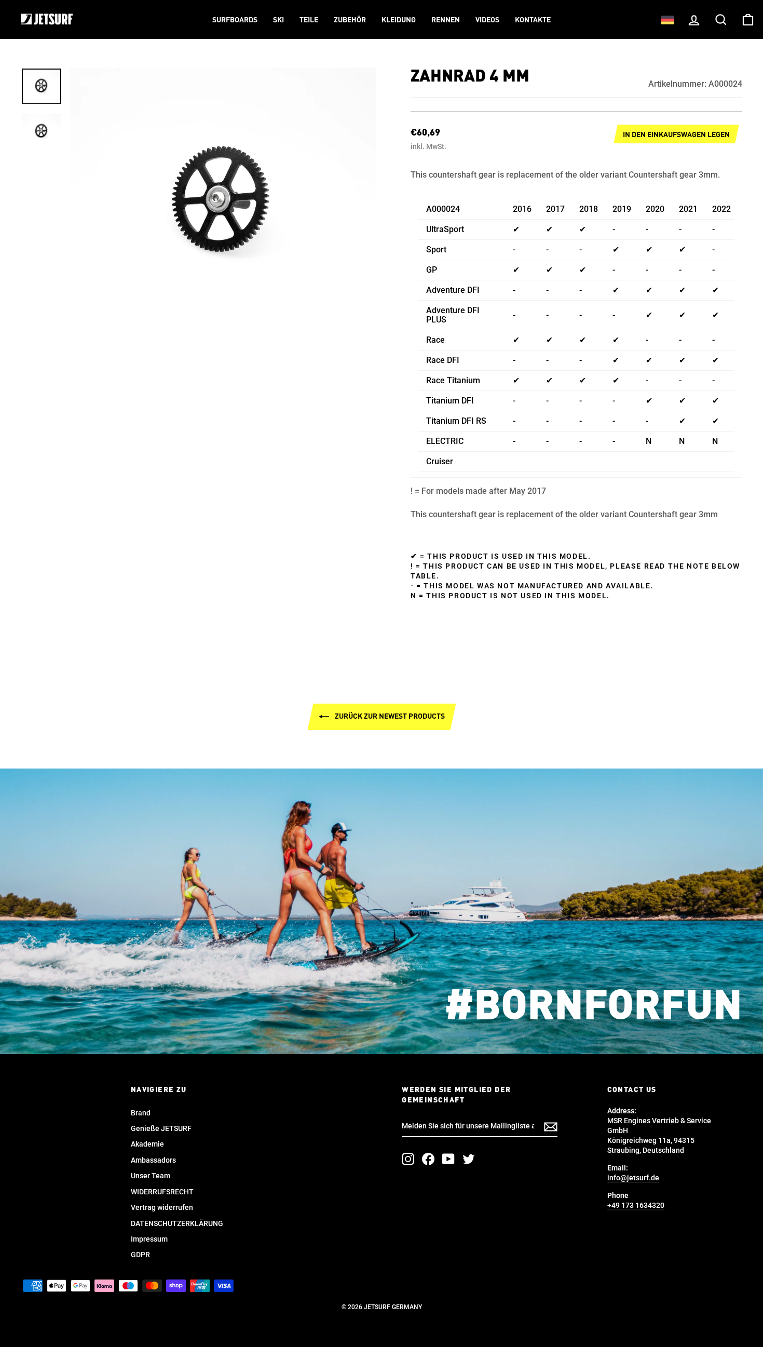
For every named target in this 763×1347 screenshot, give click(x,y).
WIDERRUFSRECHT (162, 1192)
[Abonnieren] (550, 1127)
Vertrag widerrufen (162, 1207)
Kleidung (399, 20)
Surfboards (234, 20)
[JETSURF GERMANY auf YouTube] (448, 1159)
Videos (487, 20)
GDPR (140, 1254)
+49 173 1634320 (635, 1205)
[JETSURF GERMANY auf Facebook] (428, 1159)
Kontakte (533, 20)
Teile (308, 20)
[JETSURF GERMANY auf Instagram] (408, 1159)
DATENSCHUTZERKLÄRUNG (177, 1223)
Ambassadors (153, 1160)
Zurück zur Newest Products (389, 716)
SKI (278, 20)
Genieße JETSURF (161, 1128)
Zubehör (350, 20)
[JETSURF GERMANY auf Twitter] (468, 1159)
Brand (141, 1113)
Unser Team (150, 1175)
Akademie (147, 1144)
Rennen (445, 20)
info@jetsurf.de (633, 1178)
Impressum (149, 1239)
